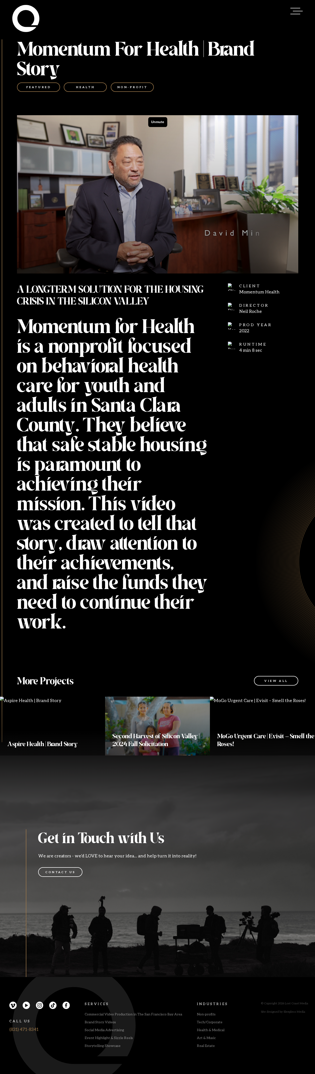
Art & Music (206, 1038)
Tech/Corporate (209, 1022)
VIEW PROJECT (29, 741)
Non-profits (206, 1014)
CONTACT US (60, 872)
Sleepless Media (294, 1011)
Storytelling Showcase (103, 1045)
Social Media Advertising (104, 1030)
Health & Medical (210, 1030)
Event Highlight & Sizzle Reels (109, 1038)
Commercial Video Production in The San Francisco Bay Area (133, 1014)
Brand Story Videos (100, 1022)
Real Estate (206, 1045)
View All (276, 681)
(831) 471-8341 (24, 1029)
